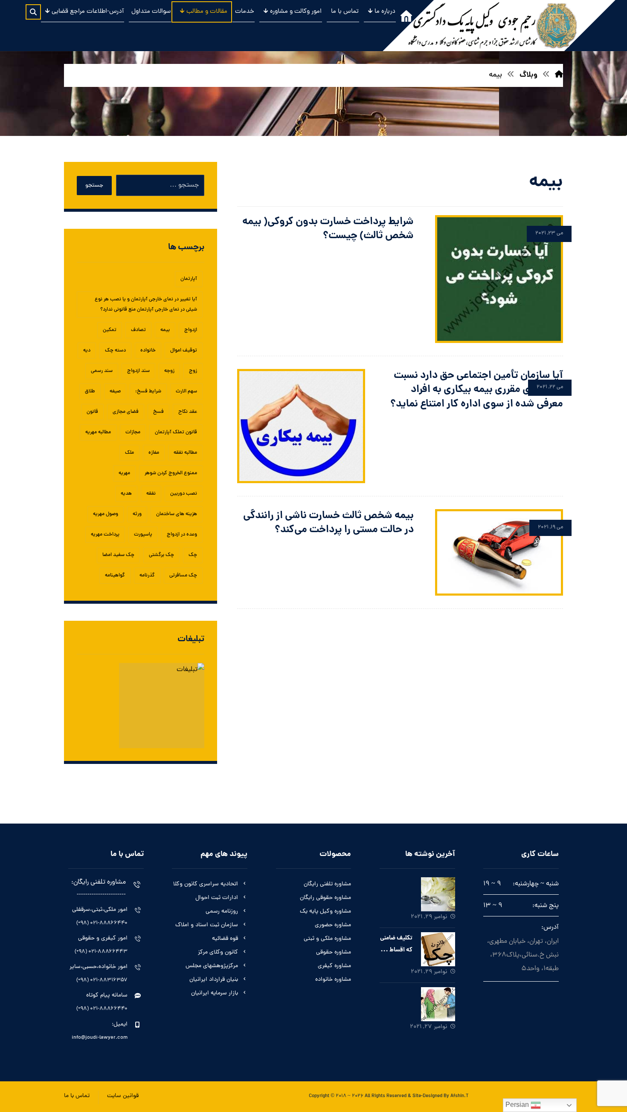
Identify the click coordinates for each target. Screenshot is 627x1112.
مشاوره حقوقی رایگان (325, 897)
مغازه (153, 453)
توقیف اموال (183, 350)
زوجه (169, 371)
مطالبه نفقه (185, 453)
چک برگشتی (161, 555)
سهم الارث (186, 391)
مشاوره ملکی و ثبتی (327, 938)
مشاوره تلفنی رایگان (327, 884)
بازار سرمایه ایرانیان (214, 993)
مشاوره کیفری (334, 966)
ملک (129, 453)
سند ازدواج (138, 371)
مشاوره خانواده (333, 979)
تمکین (109, 330)
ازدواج (190, 330)
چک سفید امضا (118, 555)
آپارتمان (188, 279)
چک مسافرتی (183, 575)
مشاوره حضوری (333, 925)
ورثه (137, 514)
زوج (193, 371)
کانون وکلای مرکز (218, 952)
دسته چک (115, 350)
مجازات (132, 432)
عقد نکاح (187, 412)
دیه (86, 350)
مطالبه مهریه (98, 432)
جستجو (94, 185)
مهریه (124, 473)
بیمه (165, 330)
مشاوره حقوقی (333, 952)
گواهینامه (115, 575)
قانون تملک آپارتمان (176, 432)
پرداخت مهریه (105, 535)
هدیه (126, 494)
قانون (92, 412)
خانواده (148, 350)
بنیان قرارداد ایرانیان (213, 979)
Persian (518, 1104)
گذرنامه (147, 575)
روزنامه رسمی (222, 911)
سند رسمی (102, 371)
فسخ (158, 412)
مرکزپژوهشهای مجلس (212, 966)
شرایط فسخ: (148, 391)
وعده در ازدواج (182, 535)
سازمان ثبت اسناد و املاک (206, 925)
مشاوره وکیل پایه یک (325, 911)
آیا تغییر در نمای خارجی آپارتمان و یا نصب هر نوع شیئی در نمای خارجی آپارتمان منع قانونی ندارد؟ (146, 305)
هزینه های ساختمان (176, 514)
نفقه (151, 494)
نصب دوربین (183, 494)
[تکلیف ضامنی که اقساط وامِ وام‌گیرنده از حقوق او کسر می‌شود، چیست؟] (438, 949)
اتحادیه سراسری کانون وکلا (205, 884)
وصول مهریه (105, 514)
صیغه (115, 391)
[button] (33, 12)
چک (193, 555)
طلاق (90, 391)
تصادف (138, 330)
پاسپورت (143, 535)
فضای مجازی (126, 412)
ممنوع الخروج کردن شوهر (171, 473)
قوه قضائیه (225, 938)
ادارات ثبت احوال (216, 897)
